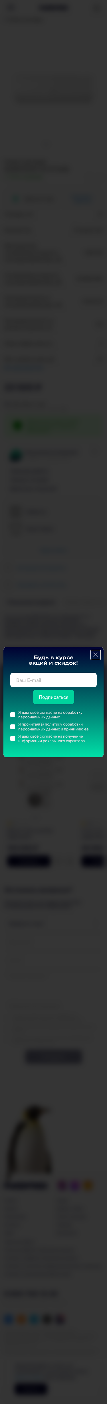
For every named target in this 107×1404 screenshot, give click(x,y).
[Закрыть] (95, 654)
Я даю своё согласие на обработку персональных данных (50, 715)
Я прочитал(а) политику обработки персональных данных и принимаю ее (53, 727)
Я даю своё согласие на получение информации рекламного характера (51, 739)
